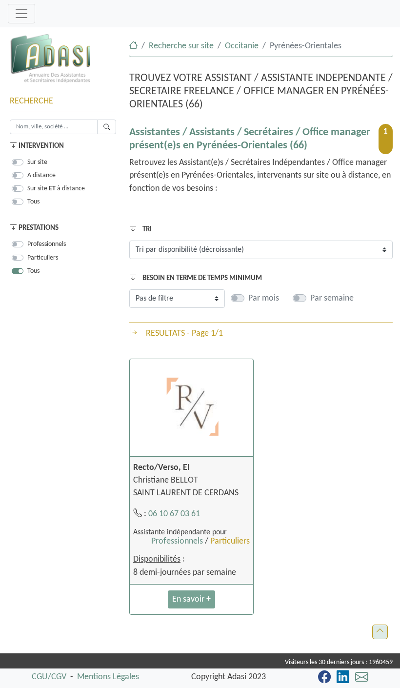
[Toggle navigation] (21, 13)
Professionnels (46, 244)
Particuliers (42, 258)
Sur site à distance (56, 188)
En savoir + (191, 599)
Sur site (37, 162)
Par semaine (332, 298)
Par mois (263, 298)
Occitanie (242, 46)
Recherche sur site (181, 46)
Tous (33, 201)
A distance (41, 175)
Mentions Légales (108, 677)
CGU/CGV (49, 677)
